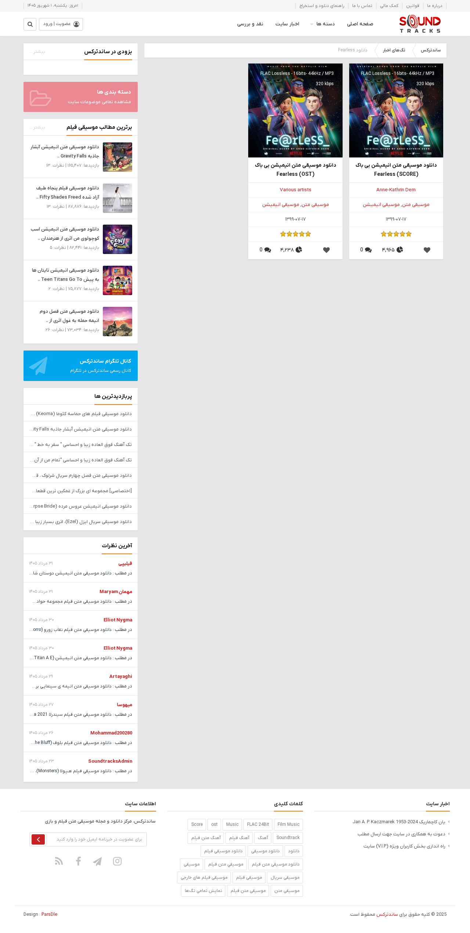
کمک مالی (389, 6)
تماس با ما (362, 6)
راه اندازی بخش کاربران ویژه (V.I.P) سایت (404, 846)
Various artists (295, 190)
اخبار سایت (287, 24)
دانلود (294, 851)
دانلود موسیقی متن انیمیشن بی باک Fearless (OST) (295, 170)
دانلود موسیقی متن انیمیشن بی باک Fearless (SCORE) (396, 170)
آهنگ (263, 838)
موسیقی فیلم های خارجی (204, 878)
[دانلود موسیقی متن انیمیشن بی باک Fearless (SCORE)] (396, 110)
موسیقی (192, 864)
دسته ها (326, 24)
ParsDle (49, 914)
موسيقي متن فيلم (225, 864)
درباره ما (434, 6)
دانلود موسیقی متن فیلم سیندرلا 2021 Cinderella (64, 715)
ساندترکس (431, 50)
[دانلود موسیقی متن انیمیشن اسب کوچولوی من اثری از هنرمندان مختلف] (117, 239)
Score (197, 825)
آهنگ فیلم (239, 838)
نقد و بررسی (250, 24)
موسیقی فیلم (249, 878)
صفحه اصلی (360, 24)
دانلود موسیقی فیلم (223, 851)
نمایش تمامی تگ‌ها (203, 891)
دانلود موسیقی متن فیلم (276, 864)
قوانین (412, 6)
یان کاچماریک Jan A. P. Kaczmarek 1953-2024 (398, 822)
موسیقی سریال (285, 878)
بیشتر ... (37, 52)
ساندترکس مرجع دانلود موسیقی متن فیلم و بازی (419, 24)
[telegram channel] (98, 861)
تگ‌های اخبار (394, 50)
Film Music (289, 825)
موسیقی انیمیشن (381, 205)
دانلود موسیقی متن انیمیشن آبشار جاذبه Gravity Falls (80, 429)
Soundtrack (288, 838)
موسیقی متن (416, 205)
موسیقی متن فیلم (248, 891)
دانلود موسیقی (265, 851)
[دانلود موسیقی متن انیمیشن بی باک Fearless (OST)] (295, 110)
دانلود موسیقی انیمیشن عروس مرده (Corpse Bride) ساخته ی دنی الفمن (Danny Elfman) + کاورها (80, 506)
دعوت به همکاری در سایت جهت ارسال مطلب (401, 834)
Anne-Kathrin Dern (396, 190)
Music (232, 825)
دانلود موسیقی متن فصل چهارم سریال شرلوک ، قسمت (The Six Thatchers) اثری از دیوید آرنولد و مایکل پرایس (80, 475)
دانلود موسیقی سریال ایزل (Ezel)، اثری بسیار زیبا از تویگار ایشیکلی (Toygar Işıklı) (80, 522)
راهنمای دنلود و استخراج (321, 6)
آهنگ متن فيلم (206, 838)
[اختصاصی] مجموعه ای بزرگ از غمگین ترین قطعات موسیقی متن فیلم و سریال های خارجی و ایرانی (80, 491)
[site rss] (59, 861)
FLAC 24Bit (258, 825)
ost (214, 825)
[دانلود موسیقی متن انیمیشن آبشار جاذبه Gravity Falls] (117, 157)
